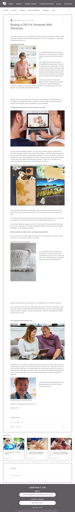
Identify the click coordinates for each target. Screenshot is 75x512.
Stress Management (34, 10)
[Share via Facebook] (11, 422)
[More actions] (64, 20)
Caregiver (22, 10)
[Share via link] (22, 422)
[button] (70, 10)
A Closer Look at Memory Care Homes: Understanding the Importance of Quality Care (61, 453)
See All (70, 435)
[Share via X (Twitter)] (14, 422)
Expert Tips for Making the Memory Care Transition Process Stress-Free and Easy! (36, 453)
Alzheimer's (46, 10)
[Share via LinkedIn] (18, 422)
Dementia (14, 10)
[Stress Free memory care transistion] (37, 444)
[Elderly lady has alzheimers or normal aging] (13, 444)
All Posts (5, 10)
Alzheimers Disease (15, 417)
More (53, 10)
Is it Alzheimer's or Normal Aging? (12, 452)
